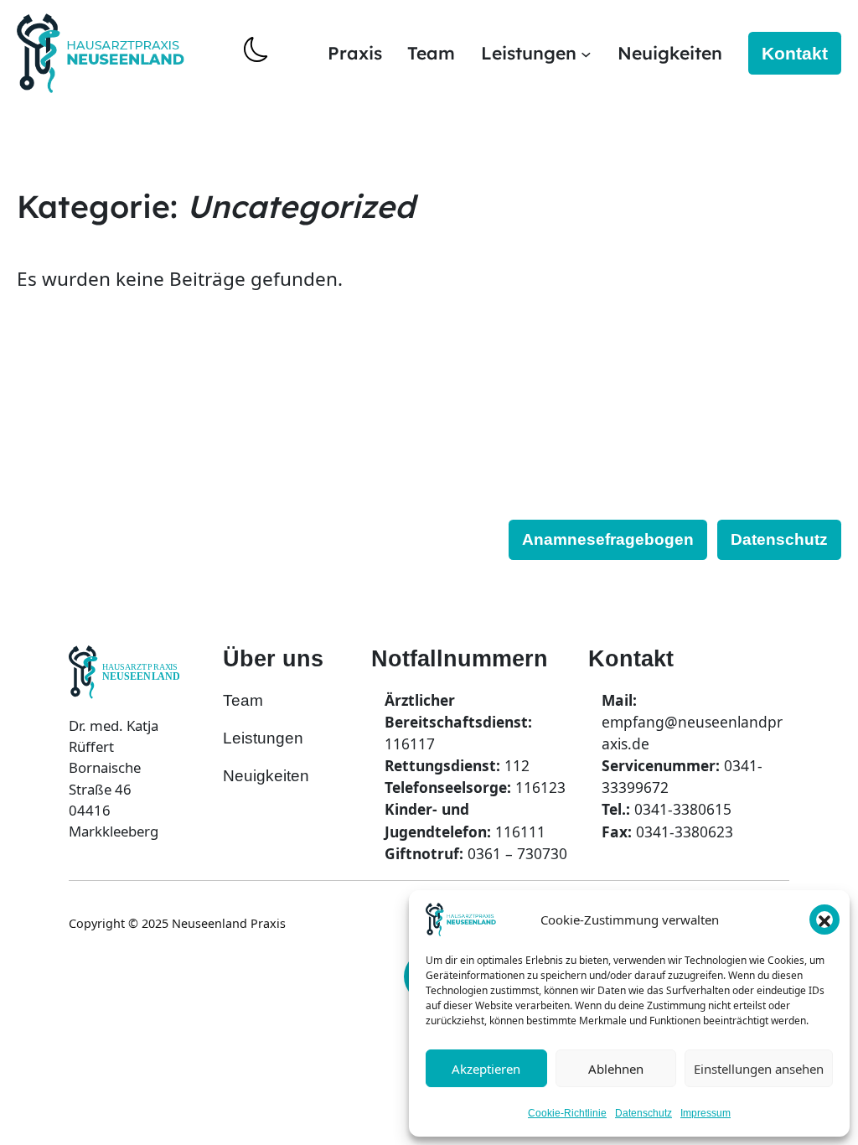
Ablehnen (616, 1068)
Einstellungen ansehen (759, 1068)
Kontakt (795, 53)
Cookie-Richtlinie (567, 1113)
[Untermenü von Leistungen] (586, 53)
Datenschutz (643, 1113)
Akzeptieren (486, 1068)
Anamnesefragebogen (608, 539)
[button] (824, 919)
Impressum (705, 1113)
